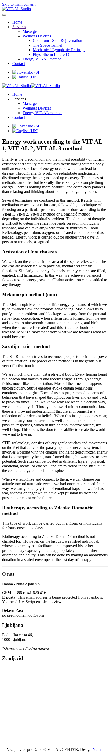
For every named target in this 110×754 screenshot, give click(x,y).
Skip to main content (18, 4)
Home (17, 22)
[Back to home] (16, 9)
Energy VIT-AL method (42, 59)
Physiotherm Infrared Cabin (55, 54)
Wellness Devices (37, 36)
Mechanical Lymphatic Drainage (59, 50)
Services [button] (19, 99)
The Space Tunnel (47, 45)
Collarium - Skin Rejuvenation (57, 40)
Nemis (98, 749)
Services (19, 27)
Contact (18, 63)
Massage (30, 31)
